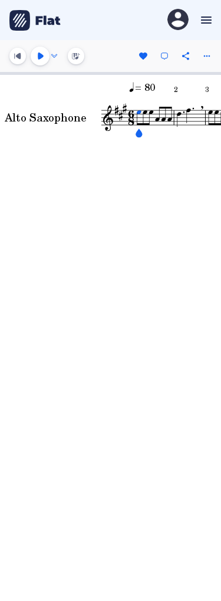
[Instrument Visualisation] (76, 56)
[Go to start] (17, 56)
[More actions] (207, 56)
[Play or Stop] (40, 56)
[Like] (143, 56)
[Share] (185, 56)
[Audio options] (54, 56)
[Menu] (205, 20)
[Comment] (164, 56)
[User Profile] (178, 20)
